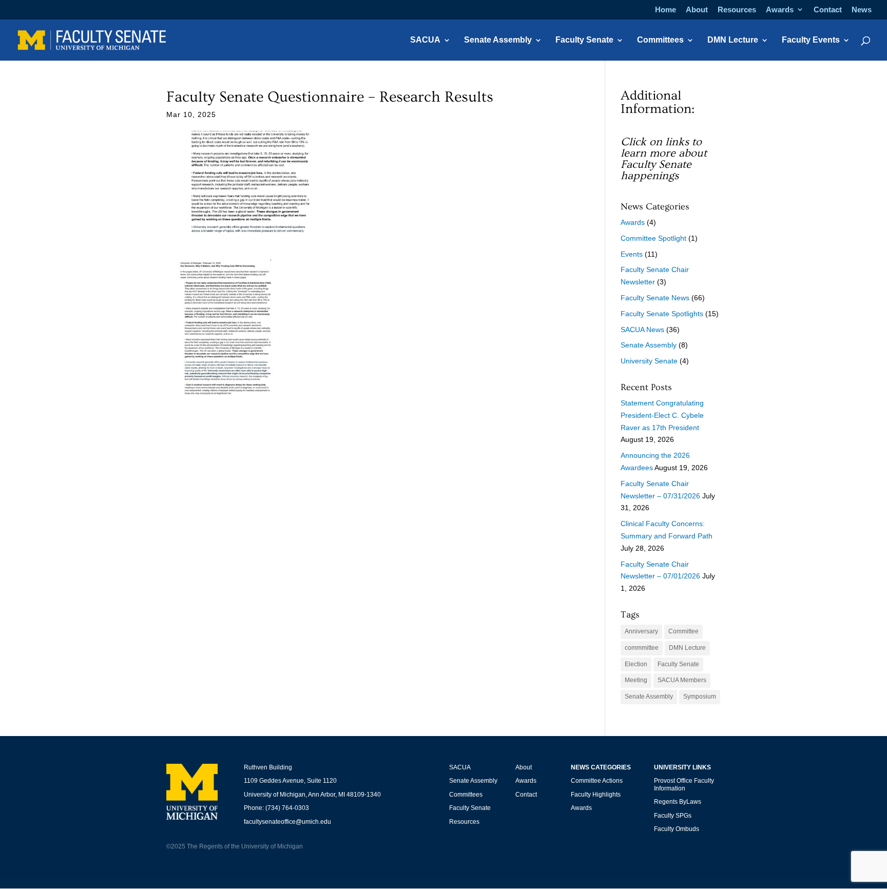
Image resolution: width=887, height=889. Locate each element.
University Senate (649, 361)
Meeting (636, 680)
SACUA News (642, 329)
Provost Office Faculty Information (684, 784)
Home (665, 10)
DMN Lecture (732, 40)
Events (632, 254)
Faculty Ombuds (676, 829)
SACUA (425, 40)
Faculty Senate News (655, 298)
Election (636, 664)
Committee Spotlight (653, 238)
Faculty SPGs (672, 815)
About (697, 10)
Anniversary (641, 631)
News (862, 10)
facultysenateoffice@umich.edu (287, 821)
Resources (737, 10)
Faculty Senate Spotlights (662, 314)
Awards (780, 10)
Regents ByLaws (677, 801)
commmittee (642, 647)
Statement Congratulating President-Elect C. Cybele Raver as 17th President (662, 415)
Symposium (699, 696)
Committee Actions (597, 780)
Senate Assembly (498, 40)
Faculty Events (811, 40)
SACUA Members (682, 680)
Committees (660, 40)
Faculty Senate (584, 40)
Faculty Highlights (596, 794)
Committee (683, 631)
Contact (828, 10)
